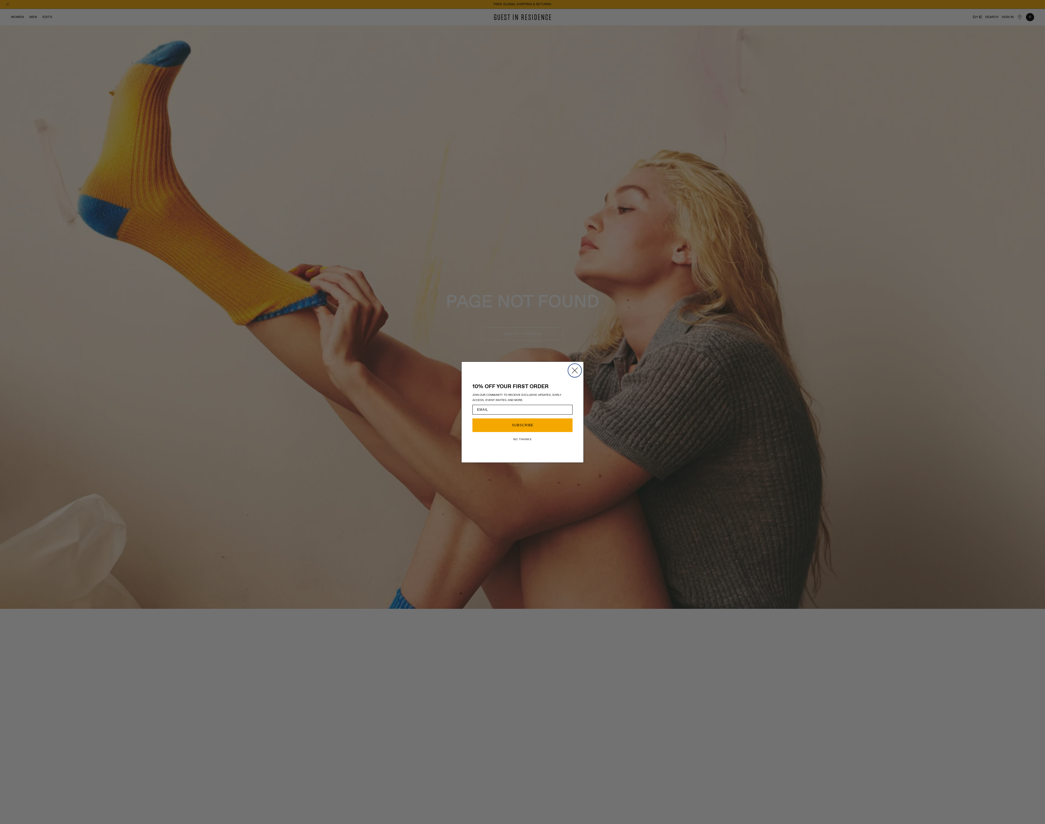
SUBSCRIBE (522, 425)
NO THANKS (522, 439)
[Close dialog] (575, 370)
